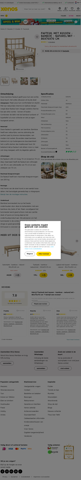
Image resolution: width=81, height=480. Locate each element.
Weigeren (30, 254)
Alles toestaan (44, 254)
